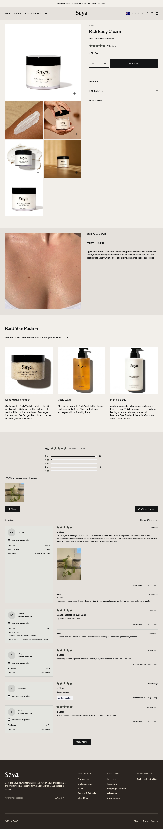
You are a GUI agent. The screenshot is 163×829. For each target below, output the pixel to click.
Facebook (112, 784)
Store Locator (113, 798)
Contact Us (83, 779)
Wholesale (112, 793)
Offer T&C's (83, 798)
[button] (102, 46)
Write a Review (149, 509)
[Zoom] (74, 93)
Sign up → (60, 797)
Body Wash (65, 399)
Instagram (112, 779)
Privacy (137, 821)
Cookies (154, 821)
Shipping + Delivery (116, 788)
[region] (15, 492)
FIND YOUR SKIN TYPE (36, 13)
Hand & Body (118, 399)
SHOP (7, 13)
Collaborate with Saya (147, 779)
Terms (145, 821)
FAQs (80, 788)
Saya (91, 25)
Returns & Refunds (87, 793)
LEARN (17, 13)
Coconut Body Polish (18, 399)
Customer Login (85, 784)
